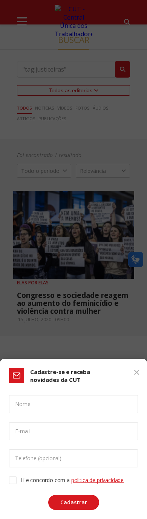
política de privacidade (97, 480)
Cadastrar (73, 502)
